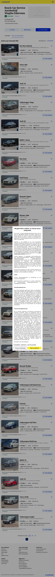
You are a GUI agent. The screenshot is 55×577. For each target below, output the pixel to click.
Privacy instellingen (20, 348)
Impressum (23, 344)
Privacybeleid (17, 344)
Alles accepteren (34, 348)
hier (30, 254)
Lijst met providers (31, 344)
